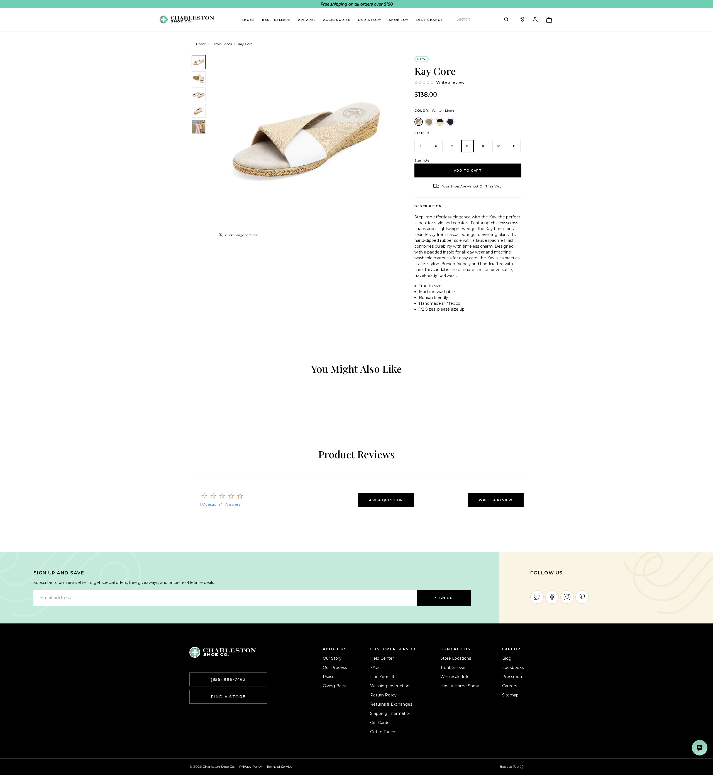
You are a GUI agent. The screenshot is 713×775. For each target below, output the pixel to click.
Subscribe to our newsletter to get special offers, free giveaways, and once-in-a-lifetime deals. (124, 582)
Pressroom (513, 676)
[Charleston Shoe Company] (222, 652)
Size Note (421, 160)
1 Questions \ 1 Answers (220, 504)
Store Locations (455, 658)
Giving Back (334, 685)
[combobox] (480, 19)
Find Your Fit (382, 676)
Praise (328, 676)
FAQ (374, 667)
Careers (509, 685)
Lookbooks (513, 667)
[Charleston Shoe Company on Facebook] (552, 597)
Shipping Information (390, 713)
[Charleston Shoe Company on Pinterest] (582, 597)
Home (201, 44)
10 (499, 146)
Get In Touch (382, 731)
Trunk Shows (452, 667)
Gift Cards (379, 722)
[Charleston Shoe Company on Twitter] (537, 597)
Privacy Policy (250, 766)
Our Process (335, 667)
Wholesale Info (455, 676)
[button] (386, 500)
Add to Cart (468, 170)
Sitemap (510, 695)
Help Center (382, 658)
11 (514, 146)
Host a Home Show (459, 685)
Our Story (332, 658)
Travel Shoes (222, 44)
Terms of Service (279, 766)
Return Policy (383, 695)
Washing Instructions (390, 685)
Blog (506, 658)
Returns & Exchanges (391, 704)
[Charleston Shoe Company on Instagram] (567, 597)
